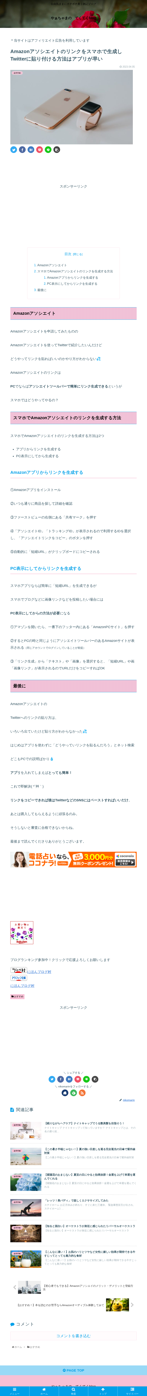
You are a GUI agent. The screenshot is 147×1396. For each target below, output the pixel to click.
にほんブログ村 (39, 972)
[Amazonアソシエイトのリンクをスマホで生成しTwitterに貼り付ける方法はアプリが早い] (31, 149)
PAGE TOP (75, 1370)
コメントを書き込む (73, 1336)
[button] (135, 736)
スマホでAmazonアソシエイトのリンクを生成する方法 (75, 271)
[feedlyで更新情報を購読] (73, 1092)
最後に (42, 290)
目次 (68, 254)
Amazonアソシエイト (52, 265)
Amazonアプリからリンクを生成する (72, 277)
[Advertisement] (73, 167)
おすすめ (18, 996)
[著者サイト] (65, 1092)
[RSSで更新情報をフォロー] (82, 1092)
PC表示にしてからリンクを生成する (72, 283)
